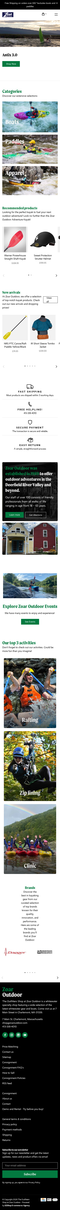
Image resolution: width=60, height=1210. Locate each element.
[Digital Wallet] (52, 1200)
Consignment (9, 1062)
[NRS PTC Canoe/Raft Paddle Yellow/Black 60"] (15, 327)
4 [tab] (32, 972)
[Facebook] (5, 1035)
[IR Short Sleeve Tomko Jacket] (43, 327)
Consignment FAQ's (13, 1067)
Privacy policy (9, 1124)
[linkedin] (18, 1035)
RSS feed (7, 1083)
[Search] (50, 14)
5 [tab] (35, 972)
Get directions (35, 515)
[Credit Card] (43, 1200)
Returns (6, 1140)
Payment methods (12, 1129)
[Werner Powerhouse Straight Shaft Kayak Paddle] (15, 239)
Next (56, 275)
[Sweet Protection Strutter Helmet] (43, 239)
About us (7, 1098)
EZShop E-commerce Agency (17, 1205)
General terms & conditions (16, 1119)
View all (49, 299)
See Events (30, 621)
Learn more (14, 515)
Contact (6, 1103)
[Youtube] (25, 1035)
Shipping (7, 1134)
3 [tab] (30, 972)
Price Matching (10, 1046)
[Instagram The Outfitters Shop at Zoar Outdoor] (11, 1035)
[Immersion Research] (45, 952)
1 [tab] (25, 972)
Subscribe (30, 1174)
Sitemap (6, 1057)
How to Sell (8, 1072)
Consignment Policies (13, 1078)
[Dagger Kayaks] (15, 952)
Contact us (8, 1051)
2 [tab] (27, 972)
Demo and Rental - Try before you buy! (22, 1109)
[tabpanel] (15, 248)
